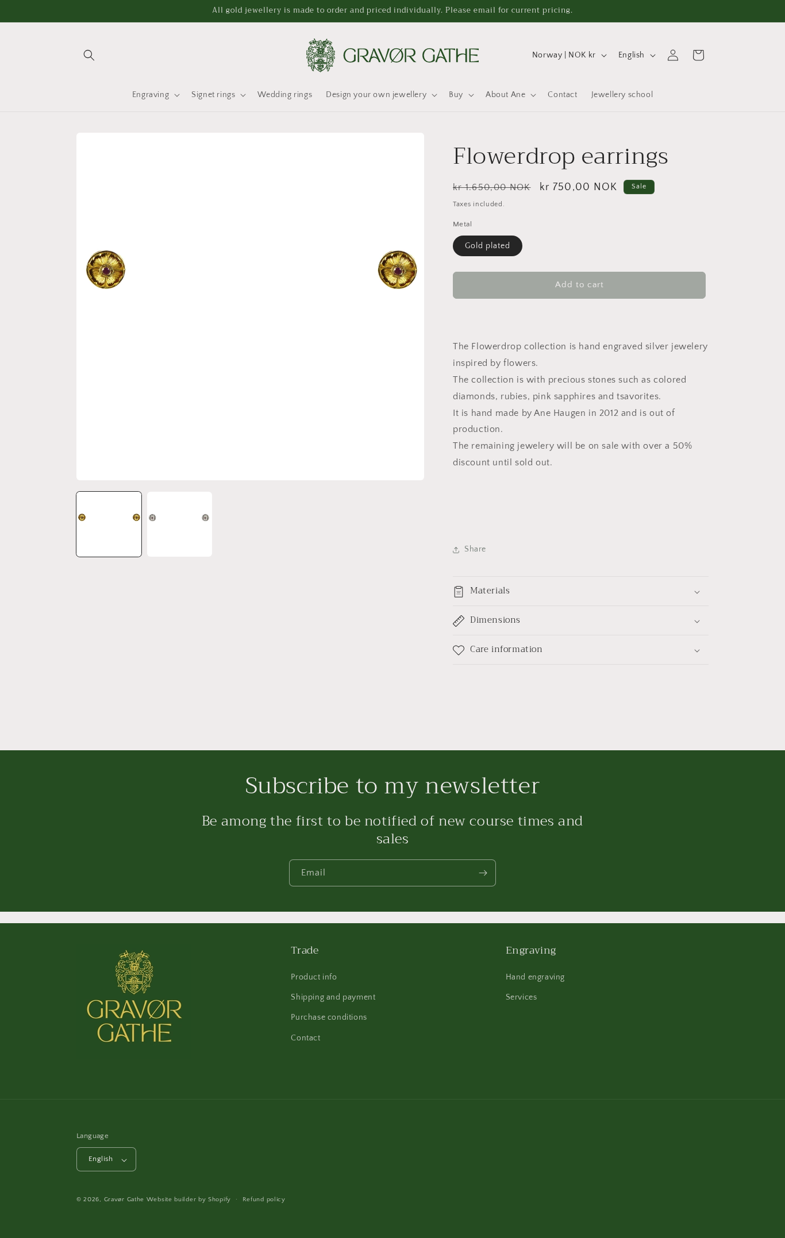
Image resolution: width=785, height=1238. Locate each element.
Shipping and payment (333, 997)
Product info (314, 977)
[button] (89, 55)
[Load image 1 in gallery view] (108, 524)
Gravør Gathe (124, 1200)
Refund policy (264, 1199)
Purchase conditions (329, 1018)
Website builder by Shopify (189, 1200)
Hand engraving (535, 977)
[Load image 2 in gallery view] (179, 524)
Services (521, 997)
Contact (305, 1038)
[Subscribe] (482, 872)
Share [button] (475, 549)
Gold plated (487, 245)
